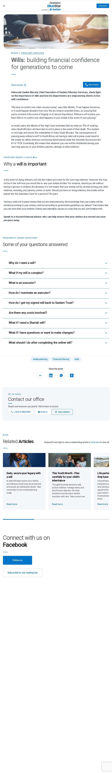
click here (95, 442)
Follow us (18, 560)
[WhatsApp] (61, 375)
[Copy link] (40, 375)
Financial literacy (61, 359)
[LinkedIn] (50, 375)
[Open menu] (4, 6)
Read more (12, 504)
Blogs (14, 53)
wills (77, 359)
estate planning (40, 359)
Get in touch (103, 6)
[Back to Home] (51, 6)
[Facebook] (72, 375)
